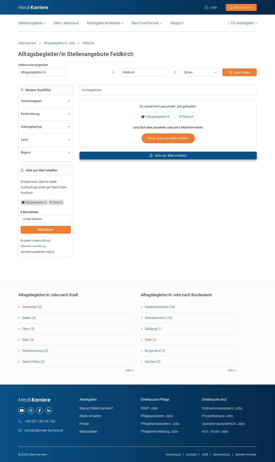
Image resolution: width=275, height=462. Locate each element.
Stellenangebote (30, 23)
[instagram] (30, 410)
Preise (84, 424)
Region (26, 152)
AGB (42, 240)
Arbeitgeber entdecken (103, 23)
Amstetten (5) (32, 307)
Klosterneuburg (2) (35, 351)
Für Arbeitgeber (242, 23)
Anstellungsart (31, 101)
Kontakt (191, 454)
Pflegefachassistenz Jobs (160, 424)
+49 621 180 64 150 (39, 421)
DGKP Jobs (149, 408)
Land (24, 140)
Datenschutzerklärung (33, 246)
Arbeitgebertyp (31, 127)
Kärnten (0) (152, 362)
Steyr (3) (28, 329)
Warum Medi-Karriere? (96, 408)
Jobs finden (242, 72)
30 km (188, 72)
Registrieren (241, 7)
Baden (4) (29, 318)
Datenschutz (221, 454)
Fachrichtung (30, 114)
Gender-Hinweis (245, 454)
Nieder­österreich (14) (160, 307)
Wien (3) (28, 340)
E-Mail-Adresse (29, 212)
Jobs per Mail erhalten (170, 155)
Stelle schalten (90, 416)
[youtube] (21, 410)
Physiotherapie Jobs (217, 416)
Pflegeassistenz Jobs (157, 416)
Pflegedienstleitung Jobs (159, 431)
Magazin (177, 23)
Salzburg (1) (153, 329)
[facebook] (39, 410)
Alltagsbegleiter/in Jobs (59, 43)
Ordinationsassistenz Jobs (222, 408)
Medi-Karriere (27, 43)
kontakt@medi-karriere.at (43, 430)
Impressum (173, 454)
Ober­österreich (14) (158, 318)
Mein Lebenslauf (66, 23)
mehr (128, 370)
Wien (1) (150, 340)
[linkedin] (48, 410)
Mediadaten (88, 431)
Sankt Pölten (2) (33, 362)
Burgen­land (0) (155, 351)
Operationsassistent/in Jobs (223, 424)
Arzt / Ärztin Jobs (215, 431)
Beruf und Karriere (145, 23)
